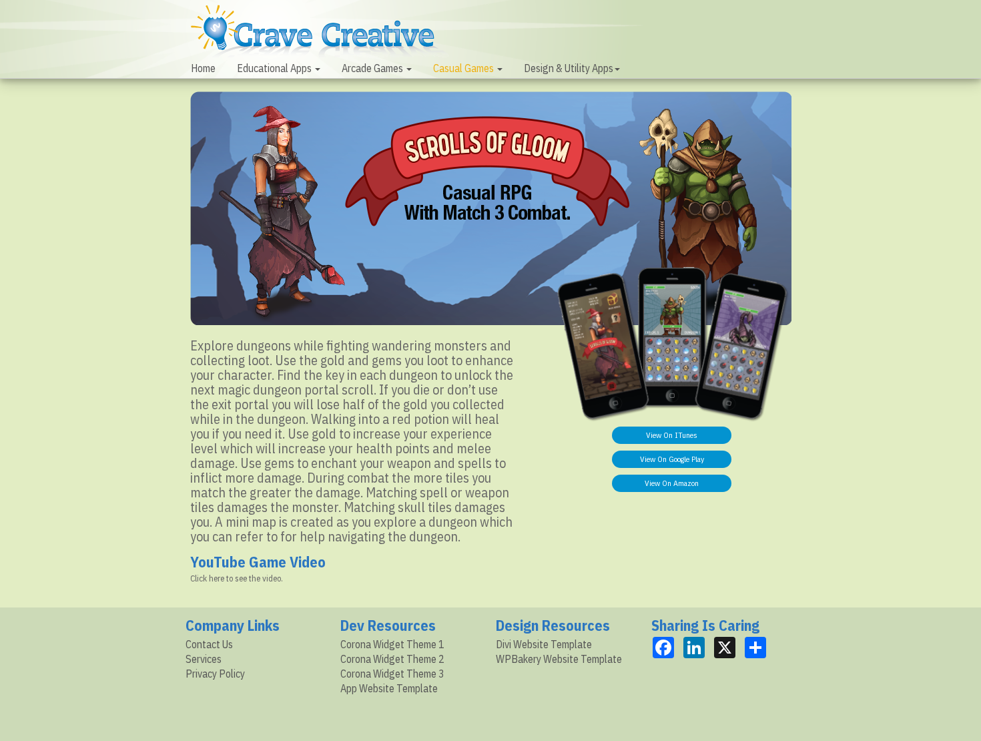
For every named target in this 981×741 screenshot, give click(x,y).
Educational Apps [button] (275, 68)
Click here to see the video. (236, 578)
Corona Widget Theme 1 (392, 644)
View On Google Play (672, 459)
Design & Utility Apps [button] (568, 68)
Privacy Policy (215, 673)
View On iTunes (671, 435)
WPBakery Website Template (559, 659)
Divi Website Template (544, 644)
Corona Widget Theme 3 (392, 673)
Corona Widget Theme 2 (392, 659)
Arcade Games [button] (373, 68)
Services (204, 659)
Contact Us (209, 644)
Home (203, 68)
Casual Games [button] (464, 68)
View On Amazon (672, 483)
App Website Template (389, 688)
